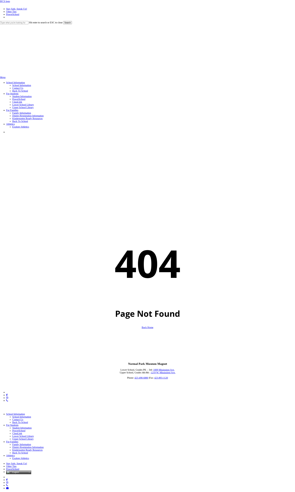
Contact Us (17, 419)
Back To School (20, 422)
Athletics (10, 455)
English (15, 472)
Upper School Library (23, 439)
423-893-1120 (161, 377)
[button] (3, 77)
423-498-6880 (141, 377)
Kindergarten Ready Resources (27, 450)
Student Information (22, 428)
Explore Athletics (20, 458)
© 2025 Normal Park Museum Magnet (18, 387)
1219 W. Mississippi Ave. (163, 372)
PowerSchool (18, 430)
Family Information (21, 444)
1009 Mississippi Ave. (164, 370)
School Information (15, 414)
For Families (12, 441)
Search (67, 23)
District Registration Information (28, 447)
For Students (12, 425)
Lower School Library (23, 436)
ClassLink (17, 433)
